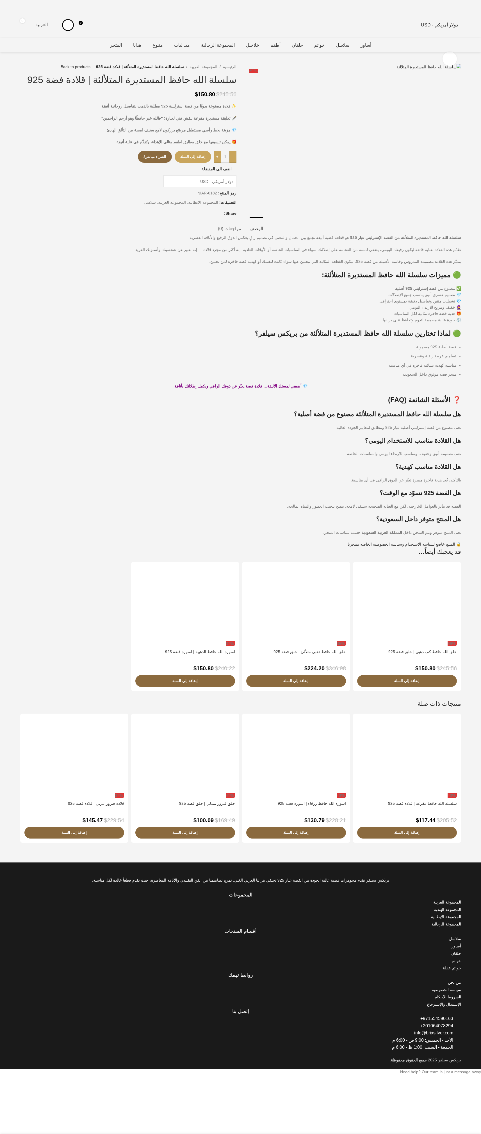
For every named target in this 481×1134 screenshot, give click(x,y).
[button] (407, 681)
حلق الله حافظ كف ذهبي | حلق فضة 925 (422, 651)
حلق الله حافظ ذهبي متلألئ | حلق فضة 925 (309, 651)
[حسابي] (68, 25)
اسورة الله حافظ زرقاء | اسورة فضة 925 (312, 803)
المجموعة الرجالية (446, 924)
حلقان (456, 953)
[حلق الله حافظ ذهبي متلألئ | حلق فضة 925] (296, 603)
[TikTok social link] (233, 887)
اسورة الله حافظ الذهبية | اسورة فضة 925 (200, 651)
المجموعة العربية (203, 66)
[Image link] (439, 869)
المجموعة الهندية (447, 909)
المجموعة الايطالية (203, 202)
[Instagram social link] (240, 887)
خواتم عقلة (452, 968)
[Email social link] (214, 213)
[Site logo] (464, 21)
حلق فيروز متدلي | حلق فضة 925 (207, 803)
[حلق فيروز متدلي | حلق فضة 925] (185, 755)
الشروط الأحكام (448, 997)
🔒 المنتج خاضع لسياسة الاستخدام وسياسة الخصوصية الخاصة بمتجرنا (404, 544)
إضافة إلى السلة (193, 156)
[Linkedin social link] (207, 213)
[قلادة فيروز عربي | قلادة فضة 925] (74, 755)
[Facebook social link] (220, 213)
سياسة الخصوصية (446, 989)
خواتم (456, 960)
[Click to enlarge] (450, 59)
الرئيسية (229, 66)
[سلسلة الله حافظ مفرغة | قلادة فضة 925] (407, 755)
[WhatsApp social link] (200, 213)
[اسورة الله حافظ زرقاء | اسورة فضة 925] (296, 755)
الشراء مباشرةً (154, 156)
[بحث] (16, 25)
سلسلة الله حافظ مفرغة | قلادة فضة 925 (422, 803)
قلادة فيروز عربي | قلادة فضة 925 (96, 803)
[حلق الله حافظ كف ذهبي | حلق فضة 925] (407, 603)
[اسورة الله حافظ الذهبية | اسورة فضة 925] (185, 603)
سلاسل (150, 202)
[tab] (256, 225)
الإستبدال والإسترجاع (444, 1004)
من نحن (454, 982)
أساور (456, 946)
